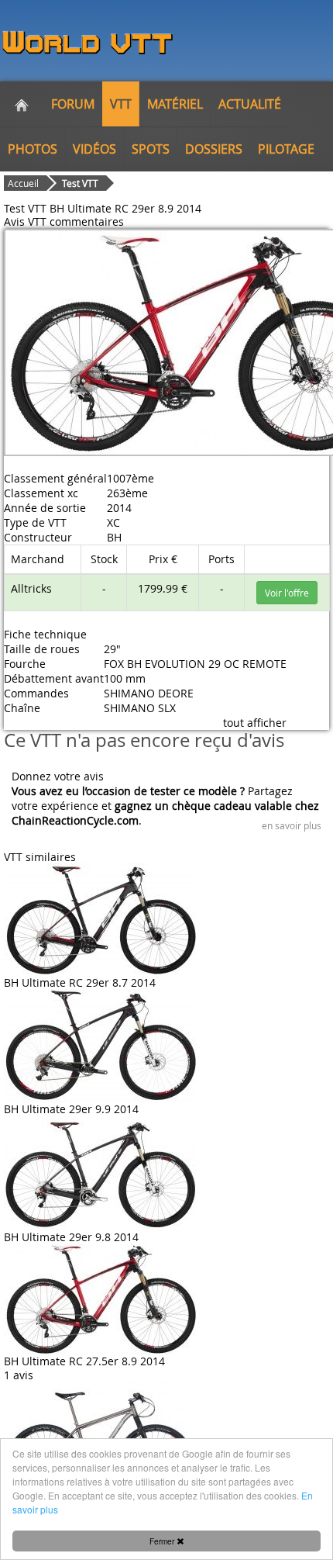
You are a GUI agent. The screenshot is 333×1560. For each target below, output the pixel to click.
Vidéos (94, 148)
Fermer (163, 1541)
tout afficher (255, 722)
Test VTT (80, 183)
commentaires (87, 221)
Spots (151, 148)
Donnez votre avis (58, 776)
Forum (72, 103)
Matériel (175, 103)
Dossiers (213, 148)
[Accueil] (21, 103)
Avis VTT (25, 221)
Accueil (23, 183)
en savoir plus (291, 825)
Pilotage (286, 148)
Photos (32, 148)
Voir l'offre (287, 592)
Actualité (249, 103)
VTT (121, 103)
